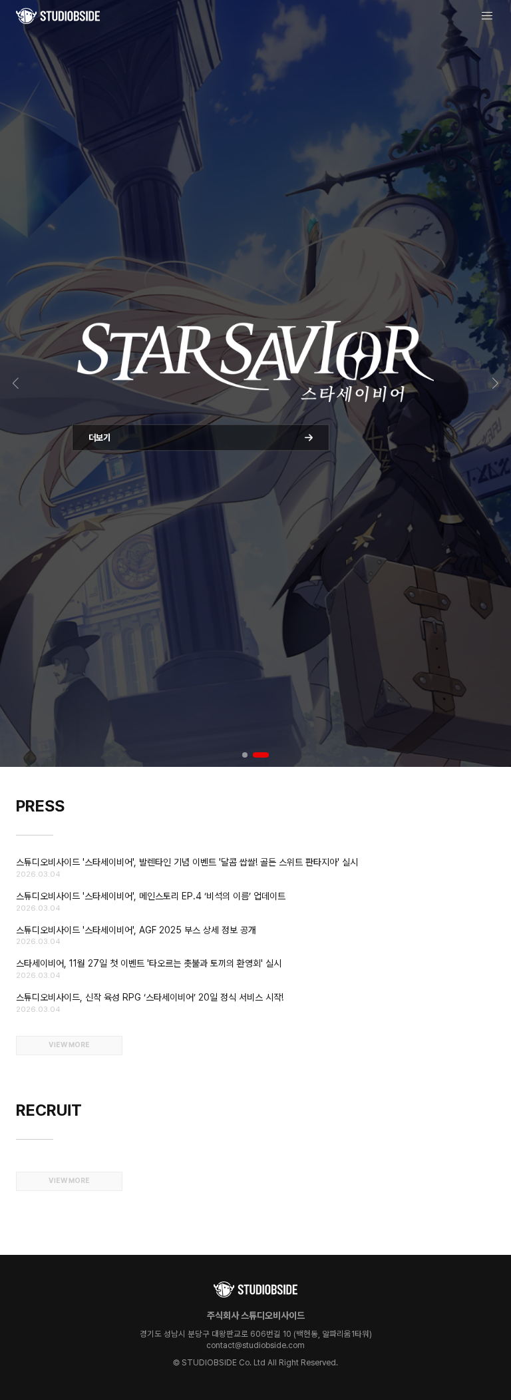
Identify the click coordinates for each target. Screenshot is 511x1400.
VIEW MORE (69, 1045)
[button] (16, 383)
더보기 (99, 455)
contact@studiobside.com (255, 1345)
